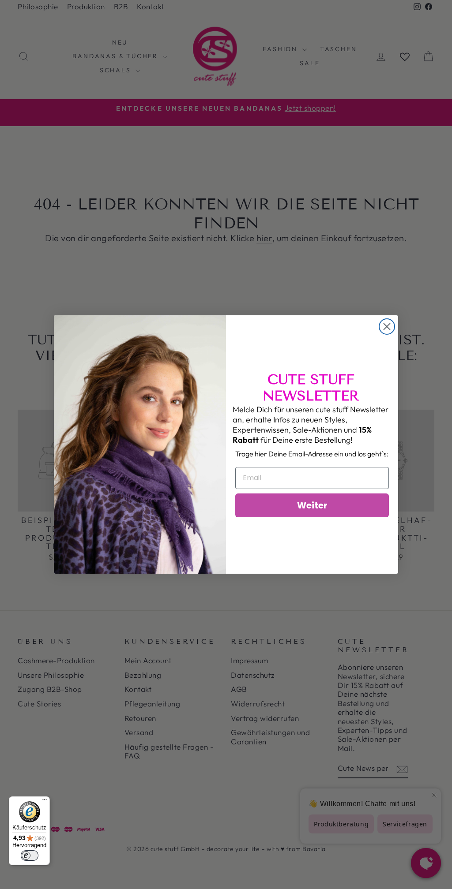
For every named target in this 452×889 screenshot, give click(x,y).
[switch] (29, 855)
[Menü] (44, 801)
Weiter (312, 505)
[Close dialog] (387, 326)
